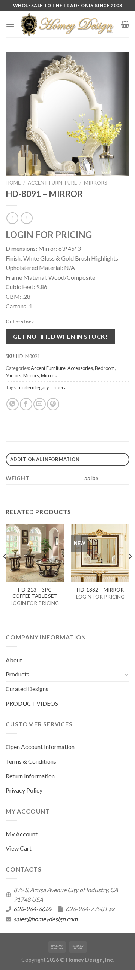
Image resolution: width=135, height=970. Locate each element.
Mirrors (95, 183)
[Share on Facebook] (26, 404)
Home (13, 183)
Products (17, 674)
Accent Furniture (52, 183)
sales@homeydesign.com (46, 918)
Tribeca (59, 387)
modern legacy (33, 387)
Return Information (30, 775)
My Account (22, 833)
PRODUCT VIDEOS (32, 703)
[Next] (130, 571)
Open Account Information (40, 746)
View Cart (19, 848)
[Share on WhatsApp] (12, 404)
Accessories (80, 368)
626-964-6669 (33, 908)
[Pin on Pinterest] (53, 404)
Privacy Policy (24, 790)
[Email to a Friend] (39, 404)
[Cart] (125, 24)
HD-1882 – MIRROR (100, 590)
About (14, 659)
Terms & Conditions (31, 761)
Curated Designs (27, 688)
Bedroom (105, 368)
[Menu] (10, 24)
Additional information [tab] (45, 459)
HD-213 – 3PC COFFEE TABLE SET (34, 593)
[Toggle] (126, 674)
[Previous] (5, 571)
